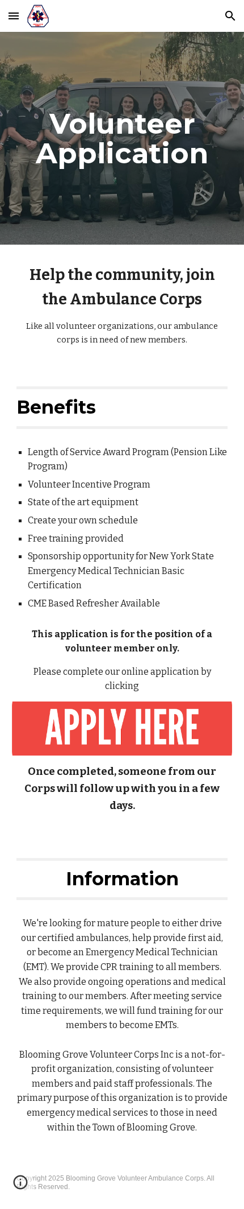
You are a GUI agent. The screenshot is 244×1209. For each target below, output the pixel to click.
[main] (122, 138)
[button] (13, 15)
